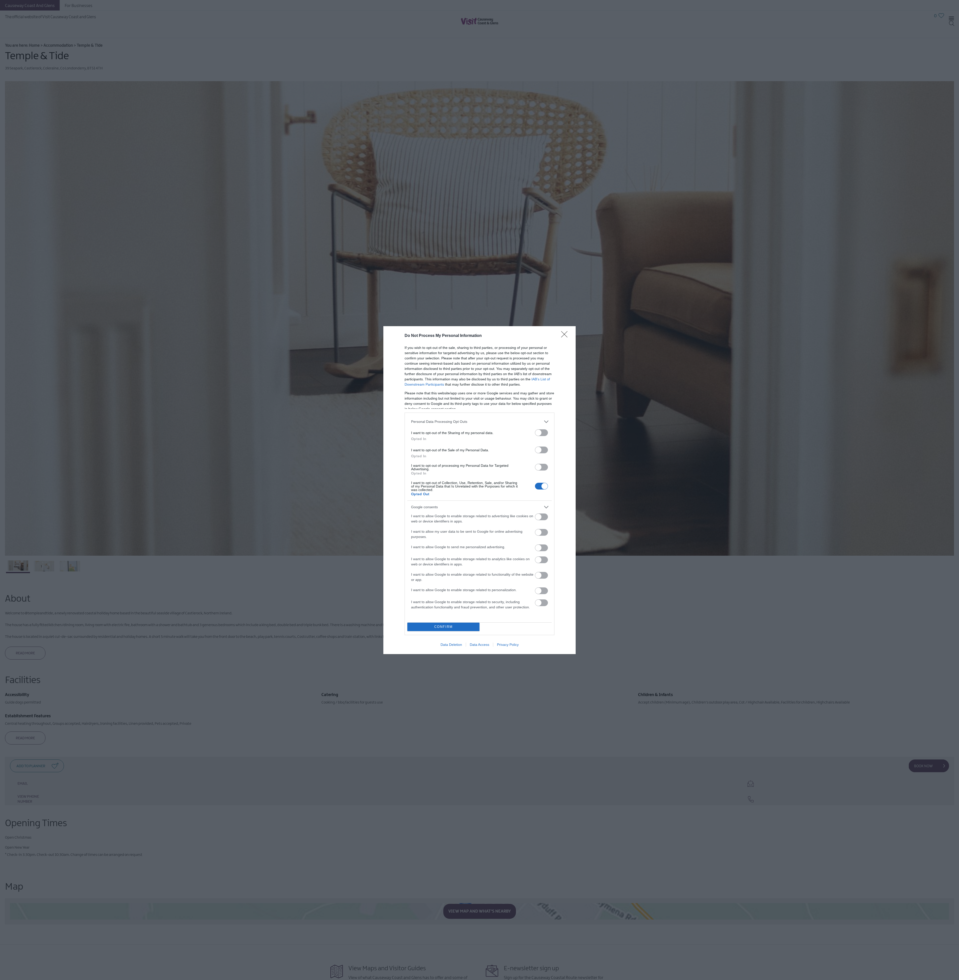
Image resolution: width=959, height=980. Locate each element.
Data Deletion (451, 645)
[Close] (566, 336)
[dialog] (479, 490)
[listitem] (479, 421)
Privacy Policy (508, 645)
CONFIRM (443, 627)
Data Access (479, 645)
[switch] (541, 432)
